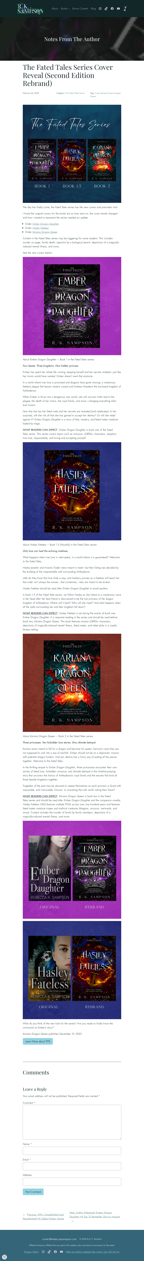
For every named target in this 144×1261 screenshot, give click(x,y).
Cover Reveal (100, 93)
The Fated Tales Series (75, 93)
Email (27, 1159)
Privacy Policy (31, 1252)
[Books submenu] (69, 8)
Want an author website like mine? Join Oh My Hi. (93, 1252)
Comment (29, 1103)
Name (27, 1144)
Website (27, 1175)
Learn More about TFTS (37, 1041)
